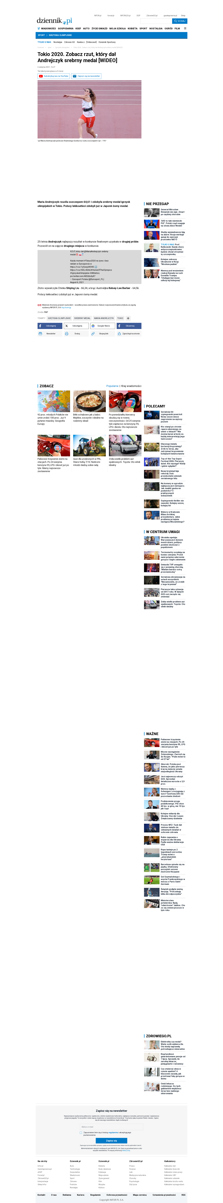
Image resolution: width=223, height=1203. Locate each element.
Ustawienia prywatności (164, 1195)
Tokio (120, 318)
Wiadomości (75, 1175)
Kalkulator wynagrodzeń (174, 1184)
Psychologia (134, 1181)
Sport (41, 35)
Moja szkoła (103, 1175)
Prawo (132, 1166)
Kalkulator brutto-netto (173, 1181)
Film (100, 1181)
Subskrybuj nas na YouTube (56, 76)
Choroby (132, 1178)
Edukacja (102, 1172)
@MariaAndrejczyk (92, 251)
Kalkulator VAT (170, 1175)
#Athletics (94, 273)
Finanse (132, 1169)
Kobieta (102, 1166)
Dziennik (41, 47)
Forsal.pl (41, 1175)
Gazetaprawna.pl (45, 1169)
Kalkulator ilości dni (172, 1169)
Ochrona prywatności (116, 1195)
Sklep (183, 16)
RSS (183, 1195)
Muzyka (102, 1184)
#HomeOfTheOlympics (101, 270)
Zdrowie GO (69, 42)
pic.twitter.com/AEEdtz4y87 (82, 276)
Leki (131, 1172)
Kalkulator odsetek (172, 1178)
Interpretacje (43, 1181)
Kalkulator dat (170, 1166)
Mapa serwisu (140, 1195)
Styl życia (133, 1184)
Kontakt (41, 1195)
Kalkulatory (169, 1161)
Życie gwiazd (104, 1178)
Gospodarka (75, 1172)
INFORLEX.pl (125, 16)
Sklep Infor (42, 1184)
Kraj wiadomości (131, 386)
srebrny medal (82, 318)
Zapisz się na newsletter (89, 76)
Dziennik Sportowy (107, 42)
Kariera (80, 1195)
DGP (138, 16)
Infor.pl (40, 1166)
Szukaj (181, 21)
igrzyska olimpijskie (59, 318)
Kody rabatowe (105, 1169)
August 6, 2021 (77, 282)
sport (49, 47)
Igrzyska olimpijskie (60, 35)
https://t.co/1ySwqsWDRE (82, 267)
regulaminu (113, 1132)
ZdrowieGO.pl (151, 16)
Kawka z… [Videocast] (87, 42)
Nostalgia (57, 42)
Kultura (101, 1188)
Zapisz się (111, 1140)
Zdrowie (73, 1181)
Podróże (73, 1184)
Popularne (112, 386)
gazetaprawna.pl (170, 16)
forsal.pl (110, 16)
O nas (54, 1195)
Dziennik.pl (75, 1161)
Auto (72, 1166)
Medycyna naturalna (137, 1175)
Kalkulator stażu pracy (173, 1172)
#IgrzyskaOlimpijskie (80, 273)
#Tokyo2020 (90, 261)
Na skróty (42, 1161)
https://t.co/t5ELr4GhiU (80, 270)
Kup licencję (66, 307)
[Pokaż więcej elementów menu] (185, 28)
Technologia (75, 1169)
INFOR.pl (97, 16)
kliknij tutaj (126, 1150)
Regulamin (95, 1195)
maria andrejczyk (104, 318)
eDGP (40, 1172)
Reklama (67, 1195)
